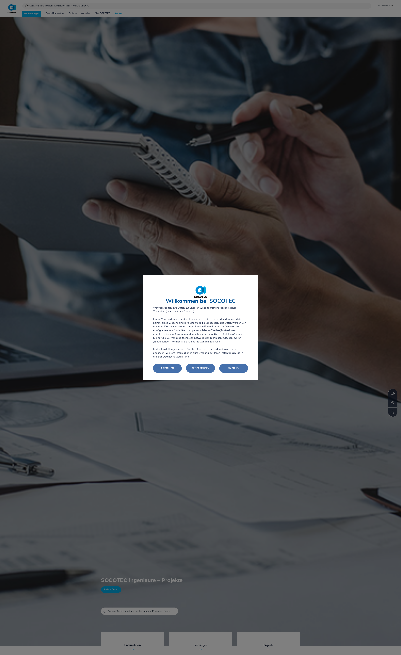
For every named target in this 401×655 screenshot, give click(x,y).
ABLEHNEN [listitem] (233, 368)
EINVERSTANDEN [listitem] (200, 368)
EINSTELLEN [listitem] (167, 368)
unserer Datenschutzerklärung (171, 356)
